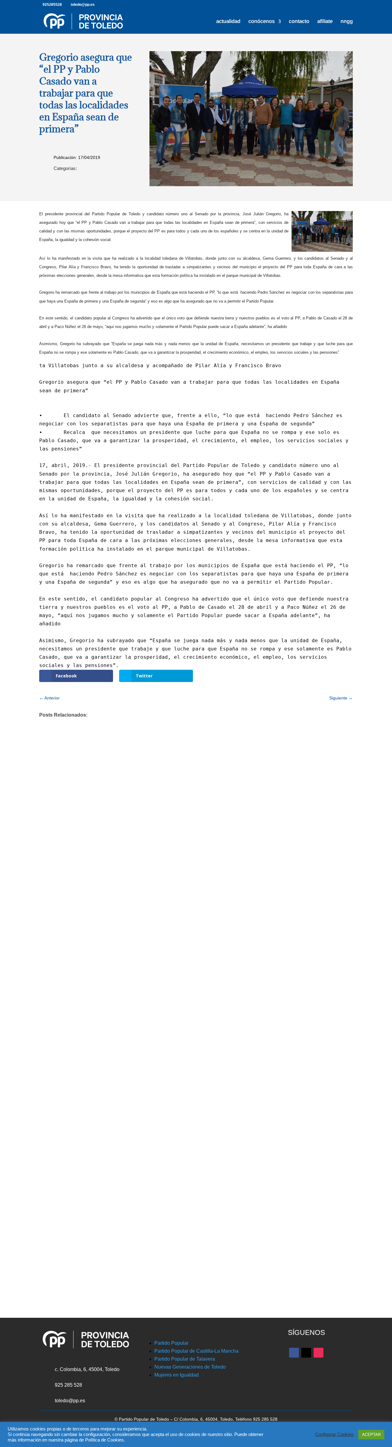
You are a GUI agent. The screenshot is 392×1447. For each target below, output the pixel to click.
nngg (347, 21)
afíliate (325, 21)
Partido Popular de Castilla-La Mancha (196, 1351)
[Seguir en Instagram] (318, 1353)
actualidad (228, 21)
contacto (299, 21)
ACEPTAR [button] (371, 1434)
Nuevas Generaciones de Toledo (190, 1367)
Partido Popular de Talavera (184, 1359)
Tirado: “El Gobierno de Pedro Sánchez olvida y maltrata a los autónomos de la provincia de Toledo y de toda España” (185, 1196)
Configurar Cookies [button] (334, 1434)
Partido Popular (171, 1343)
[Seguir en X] (306, 1353)
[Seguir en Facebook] (294, 1353)
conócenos (261, 21)
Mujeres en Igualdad (176, 1374)
